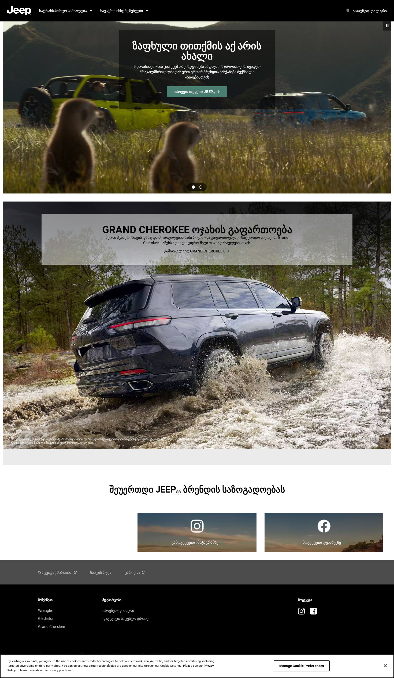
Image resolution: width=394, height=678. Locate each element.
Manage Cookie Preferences (301, 666)
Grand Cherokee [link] (51, 626)
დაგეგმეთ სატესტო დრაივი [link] (126, 618)
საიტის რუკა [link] (100, 572)
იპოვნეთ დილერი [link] (118, 610)
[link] (19, 11)
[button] (65, 10)
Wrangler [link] (45, 610)
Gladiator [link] (46, 618)
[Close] (385, 666)
